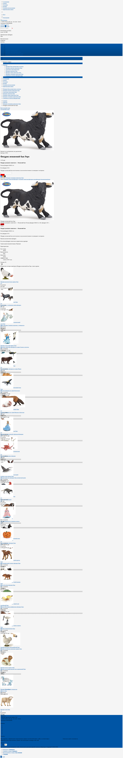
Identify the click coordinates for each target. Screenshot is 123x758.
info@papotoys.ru (5, 25)
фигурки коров (32, 179)
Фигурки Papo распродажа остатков (14, 46)
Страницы (5, 77)
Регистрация (6, 17)
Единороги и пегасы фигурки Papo (14, 55)
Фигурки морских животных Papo (14, 47)
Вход (4, 14)
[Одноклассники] (3, 176)
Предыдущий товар (5, 108)
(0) (1, 711)
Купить (2, 174)
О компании (6, 2)
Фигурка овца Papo (5, 709)
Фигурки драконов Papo (11, 50)
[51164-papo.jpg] (27, 150)
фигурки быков (40, 179)
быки (49, 179)
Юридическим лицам (8, 9)
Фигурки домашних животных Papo (14, 53)
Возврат (5, 6)
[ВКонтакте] (1, 176)
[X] (5, 176)
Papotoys (5, 44)
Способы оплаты (7, 727)
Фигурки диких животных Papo (13, 52)
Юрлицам (5, 733)
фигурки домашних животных (21, 179)
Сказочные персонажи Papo (12, 49)
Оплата (5, 3)
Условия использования (9, 8)
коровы (46, 179)
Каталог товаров (7, 58)
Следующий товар (5, 109)
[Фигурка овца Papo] (7, 707)
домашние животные (8, 179)
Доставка (5, 5)
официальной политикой (56, 739)
